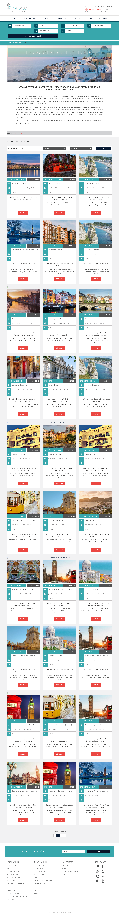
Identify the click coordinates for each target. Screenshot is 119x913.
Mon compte (65, 865)
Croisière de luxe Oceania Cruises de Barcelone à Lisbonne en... (23, 469)
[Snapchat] (97, 875)
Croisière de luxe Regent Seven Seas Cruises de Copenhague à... (96, 334)
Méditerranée (11, 890)
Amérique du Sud (11, 865)
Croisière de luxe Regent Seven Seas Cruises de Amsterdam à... (59, 265)
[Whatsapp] (97, 870)
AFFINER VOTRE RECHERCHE (17, 148)
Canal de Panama (12, 881)
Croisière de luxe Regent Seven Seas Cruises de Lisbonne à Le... (59, 671)
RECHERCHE (32, 36)
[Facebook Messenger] (97, 865)
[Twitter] (103, 871)
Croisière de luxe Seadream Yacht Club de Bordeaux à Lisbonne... (23, 199)
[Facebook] (103, 866)
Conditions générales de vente (43, 881)
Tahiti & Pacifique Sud (13, 893)
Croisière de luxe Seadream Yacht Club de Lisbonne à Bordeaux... (60, 469)
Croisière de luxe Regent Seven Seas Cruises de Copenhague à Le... (59, 334)
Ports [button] (45, 18)
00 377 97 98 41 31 (96, 9)
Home (14, 18)
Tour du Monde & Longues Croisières (17, 896)
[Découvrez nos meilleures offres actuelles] (59, 287)
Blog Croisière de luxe (40, 865)
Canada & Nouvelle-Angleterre (16, 877)
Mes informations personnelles (70, 871)
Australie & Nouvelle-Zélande (15, 871)
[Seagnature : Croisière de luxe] (32, 6)
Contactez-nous (39, 877)
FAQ (35, 890)
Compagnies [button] (61, 18)
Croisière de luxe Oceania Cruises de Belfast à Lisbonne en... (59, 400)
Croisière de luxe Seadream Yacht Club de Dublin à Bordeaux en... (60, 199)
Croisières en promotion (41, 868)
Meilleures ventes (39, 874)
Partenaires (37, 887)
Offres (77, 18)
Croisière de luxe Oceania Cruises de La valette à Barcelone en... (23, 400)
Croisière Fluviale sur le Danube (16, 887)
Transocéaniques (12, 899)
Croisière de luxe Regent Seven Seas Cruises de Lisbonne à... (96, 605)
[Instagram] (97, 880)
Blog (90, 18)
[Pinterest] (103, 876)
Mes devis (64, 868)
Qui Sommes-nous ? (39, 884)
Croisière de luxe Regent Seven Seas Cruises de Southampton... (23, 265)
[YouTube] (103, 881)
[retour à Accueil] (10, 42)
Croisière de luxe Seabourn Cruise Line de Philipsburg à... (96, 535)
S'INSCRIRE (98, 851)
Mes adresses (65, 874)
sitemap (36, 893)
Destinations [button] (29, 18)
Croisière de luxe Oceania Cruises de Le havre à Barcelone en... (96, 400)
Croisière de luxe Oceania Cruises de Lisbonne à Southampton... (23, 535)
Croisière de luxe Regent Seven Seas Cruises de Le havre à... (96, 199)
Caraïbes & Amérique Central (15, 884)
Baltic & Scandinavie (12, 874)
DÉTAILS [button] (23, 213)
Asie (8, 868)
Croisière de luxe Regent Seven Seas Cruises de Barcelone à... (23, 605)
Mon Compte (104, 18)
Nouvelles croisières (40, 871)
